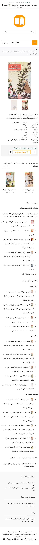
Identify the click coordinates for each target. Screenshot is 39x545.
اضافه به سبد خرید (20, 152)
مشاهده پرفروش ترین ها (13, 140)
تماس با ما (19, 7)
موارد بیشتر (30, 274)
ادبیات (27, 463)
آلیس (29, 265)
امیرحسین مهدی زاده (16, 118)
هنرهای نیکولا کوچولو (29, 190)
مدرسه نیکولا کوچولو (24, 326)
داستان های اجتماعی (32, 214)
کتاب (32, 463)
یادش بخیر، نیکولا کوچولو (10, 190)
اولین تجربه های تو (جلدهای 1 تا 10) (19, 239)
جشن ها (30, 216)
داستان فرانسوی (29, 466)
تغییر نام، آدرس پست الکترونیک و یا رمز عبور (20, 503)
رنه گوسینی (26, 118)
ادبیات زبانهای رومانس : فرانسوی (14, 463)
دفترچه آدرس (30, 506)
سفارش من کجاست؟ (24, 5)
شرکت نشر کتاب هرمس (20, 122)
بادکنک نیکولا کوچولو (24, 317)
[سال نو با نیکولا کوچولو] (24, 105)
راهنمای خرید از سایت (27, 521)
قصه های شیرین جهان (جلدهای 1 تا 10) (18, 222)
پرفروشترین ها (12, 532)
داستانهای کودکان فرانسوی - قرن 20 (14, 216)
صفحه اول (28, 532)
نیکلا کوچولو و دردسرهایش (22, 385)
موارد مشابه (33, 203)
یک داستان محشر (25, 230)
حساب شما (34, 5)
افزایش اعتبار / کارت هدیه (10, 5)
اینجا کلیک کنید (10, 519)
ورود (4, 43)
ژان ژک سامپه (34, 118)
